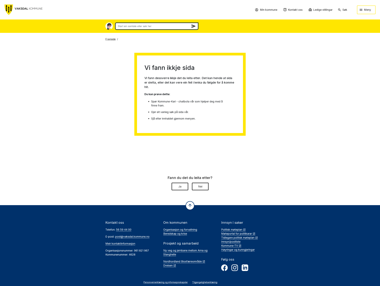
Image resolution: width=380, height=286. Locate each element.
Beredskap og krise (175, 233)
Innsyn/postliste (230, 241)
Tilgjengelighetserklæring (204, 282)
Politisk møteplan (231, 229)
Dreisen (168, 265)
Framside (110, 39)
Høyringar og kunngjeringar (238, 249)
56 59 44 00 (123, 229)
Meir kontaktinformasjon (120, 243)
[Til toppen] (190, 205)
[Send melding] (193, 26)
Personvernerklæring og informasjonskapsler (166, 282)
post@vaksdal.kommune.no (132, 236)
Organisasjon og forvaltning (180, 229)
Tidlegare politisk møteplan (237, 237)
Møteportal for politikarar (236, 233)
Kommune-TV (229, 245)
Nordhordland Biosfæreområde (182, 261)
